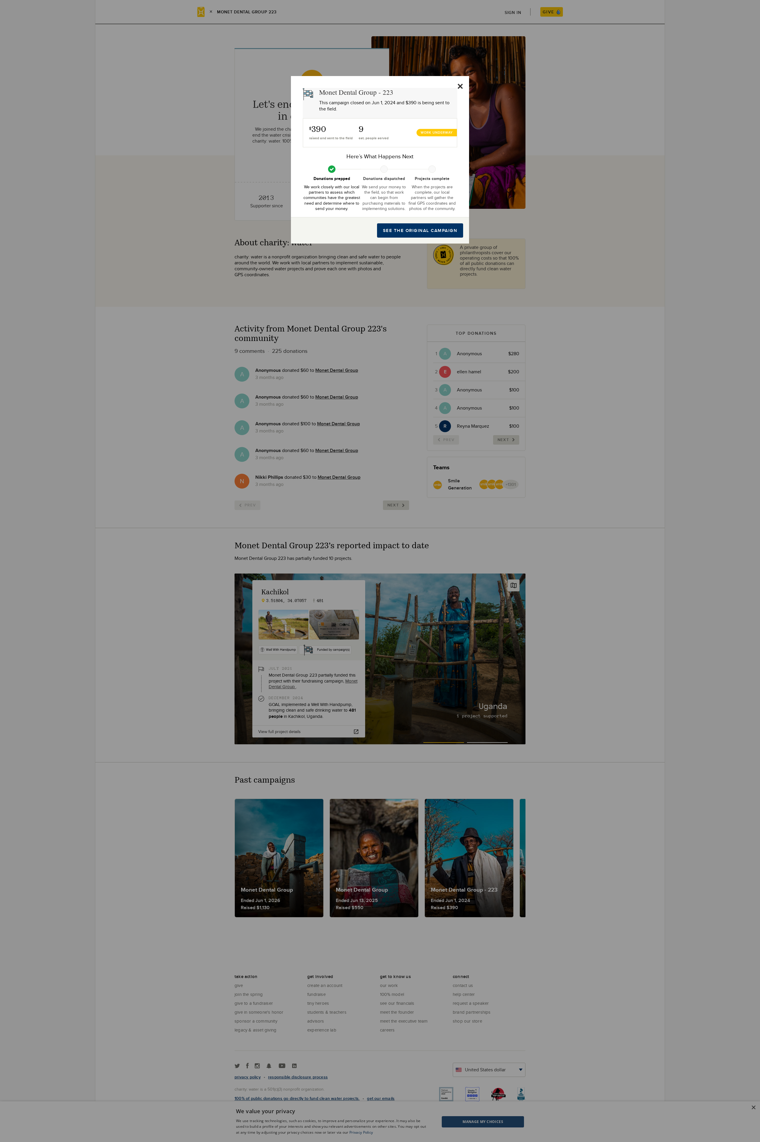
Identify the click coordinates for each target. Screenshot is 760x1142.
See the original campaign (420, 230)
